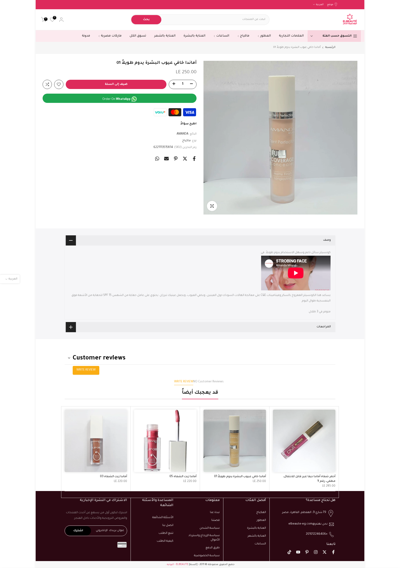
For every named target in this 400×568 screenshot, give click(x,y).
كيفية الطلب (165, 541)
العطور (265, 36)
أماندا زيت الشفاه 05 (183, 476)
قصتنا (215, 520)
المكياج (261, 512)
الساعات (222, 36)
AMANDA (182, 134)
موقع (330, 4)
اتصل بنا (167, 525)
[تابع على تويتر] (324, 552)
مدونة (86, 36)
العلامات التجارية (291, 36)
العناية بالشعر (164, 36)
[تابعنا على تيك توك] (289, 552)
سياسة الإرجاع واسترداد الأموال (204, 538)
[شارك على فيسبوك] (194, 158)
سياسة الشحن (210, 528)
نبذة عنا (215, 512)
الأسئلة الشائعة (162, 517)
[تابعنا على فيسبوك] (333, 552)
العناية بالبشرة (194, 36)
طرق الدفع (213, 548)
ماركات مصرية (111, 36)
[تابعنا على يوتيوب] (298, 552)
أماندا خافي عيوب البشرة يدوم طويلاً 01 (240, 476)
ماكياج (244, 36)
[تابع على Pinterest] (307, 552)
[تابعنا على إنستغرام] (316, 552)
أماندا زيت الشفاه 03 (113, 476)
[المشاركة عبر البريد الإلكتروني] (166, 158)
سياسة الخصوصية (207, 555)
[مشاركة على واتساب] (157, 158)
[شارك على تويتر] (185, 158)
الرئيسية (330, 47)
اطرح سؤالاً (188, 124)
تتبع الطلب (166, 533)
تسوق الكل (138, 36)
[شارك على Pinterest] (175, 158)
